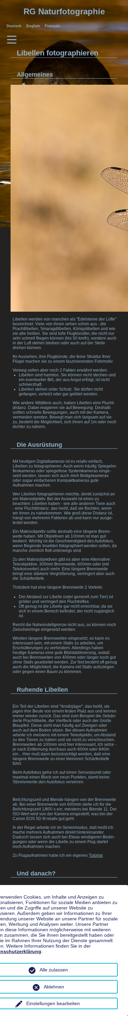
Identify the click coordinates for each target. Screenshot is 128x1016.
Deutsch (14, 26)
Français (52, 26)
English (33, 26)
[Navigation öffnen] (63, 38)
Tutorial (96, 855)
